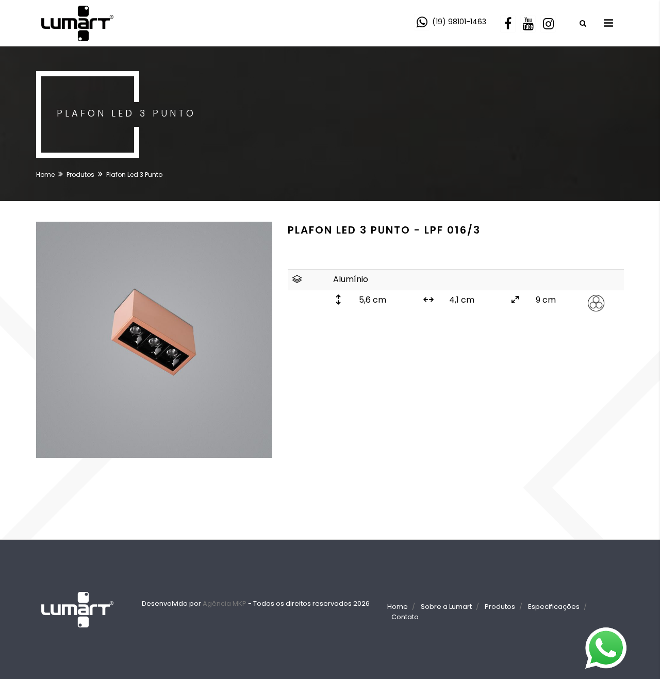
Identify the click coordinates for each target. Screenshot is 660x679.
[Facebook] (509, 23)
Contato (405, 617)
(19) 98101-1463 (459, 21)
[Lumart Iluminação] (77, 22)
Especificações (554, 606)
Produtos (80, 174)
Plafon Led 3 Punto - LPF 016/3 (384, 230)
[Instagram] (549, 23)
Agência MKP (224, 603)
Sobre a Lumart (446, 606)
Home (45, 174)
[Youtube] (529, 23)
